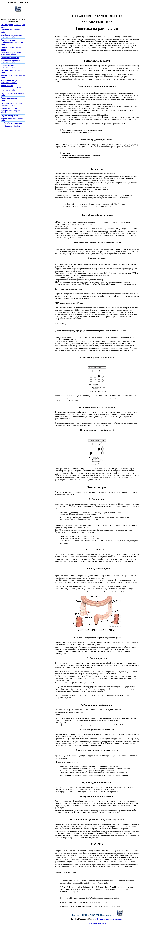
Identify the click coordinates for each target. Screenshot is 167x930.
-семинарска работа (11, 36)
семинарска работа (114, 919)
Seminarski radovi (12, 126)
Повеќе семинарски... (13, 123)
